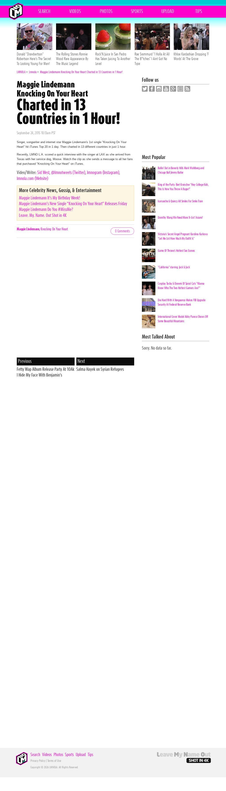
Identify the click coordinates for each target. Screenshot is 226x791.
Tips (198, 11)
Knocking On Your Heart (54, 229)
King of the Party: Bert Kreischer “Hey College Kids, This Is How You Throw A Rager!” (183, 187)
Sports (137, 11)
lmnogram (103, 173)
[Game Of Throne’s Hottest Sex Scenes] (149, 255)
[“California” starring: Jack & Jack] (149, 272)
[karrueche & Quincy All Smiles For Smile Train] (149, 206)
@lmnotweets (68, 173)
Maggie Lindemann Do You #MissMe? (46, 210)
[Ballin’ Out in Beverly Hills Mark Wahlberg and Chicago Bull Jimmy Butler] (149, 173)
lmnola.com (32, 179)
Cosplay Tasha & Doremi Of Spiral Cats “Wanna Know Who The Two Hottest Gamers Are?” (181, 286)
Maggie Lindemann (28, 229)
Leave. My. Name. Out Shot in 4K (43, 216)
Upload (167, 11)
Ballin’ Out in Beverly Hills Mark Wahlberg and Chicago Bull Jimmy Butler (181, 170)
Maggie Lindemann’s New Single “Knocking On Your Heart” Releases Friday (73, 204)
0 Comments (122, 231)
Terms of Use (54, 760)
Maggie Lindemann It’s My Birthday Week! (49, 198)
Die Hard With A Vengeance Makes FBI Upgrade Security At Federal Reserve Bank (181, 302)
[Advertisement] (75, 413)
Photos (106, 11)
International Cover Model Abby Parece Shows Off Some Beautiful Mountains (183, 319)
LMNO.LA (15, 11)
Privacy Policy (37, 760)
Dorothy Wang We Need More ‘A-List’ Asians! (180, 217)
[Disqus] (75, 301)
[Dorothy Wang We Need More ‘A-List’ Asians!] (149, 222)
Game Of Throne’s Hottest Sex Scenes (176, 250)
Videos (75, 11)
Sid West (43, 173)
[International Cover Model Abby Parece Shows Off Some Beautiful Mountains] (149, 321)
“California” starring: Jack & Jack (174, 267)
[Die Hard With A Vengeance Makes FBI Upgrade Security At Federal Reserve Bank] (149, 305)
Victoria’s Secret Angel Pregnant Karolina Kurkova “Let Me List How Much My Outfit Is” (182, 236)
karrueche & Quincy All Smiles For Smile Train (180, 201)
